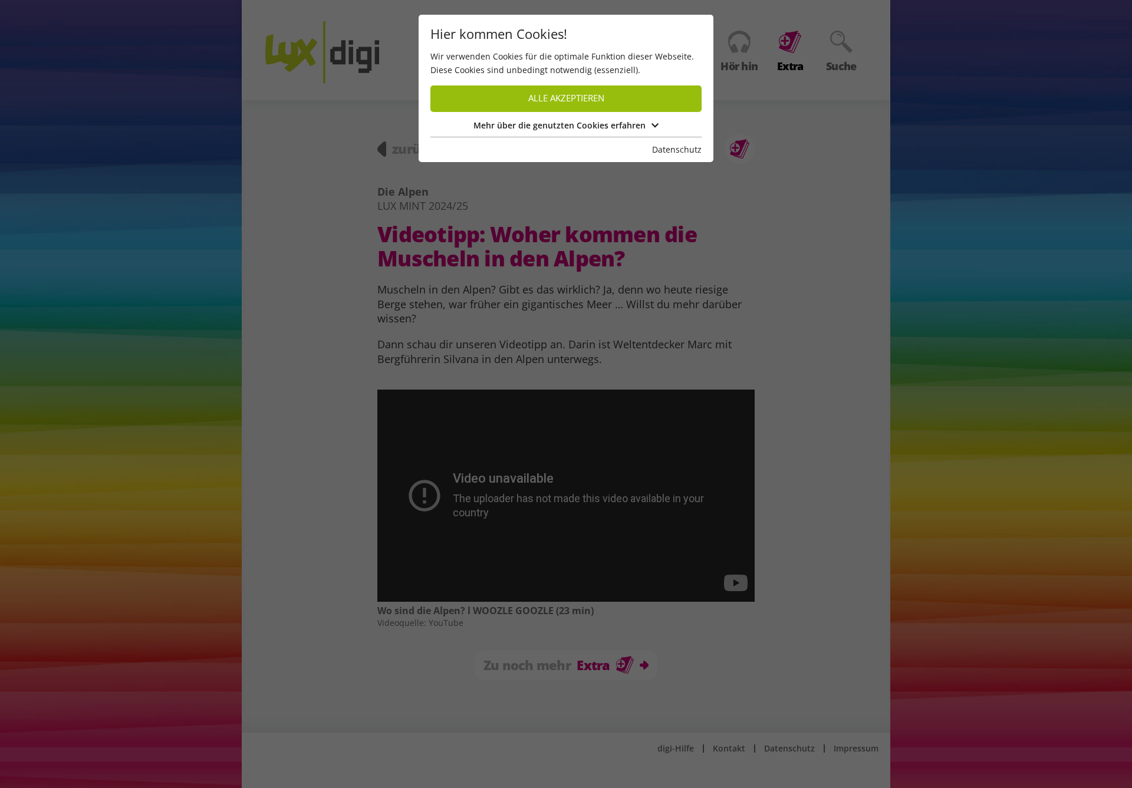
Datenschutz (677, 149)
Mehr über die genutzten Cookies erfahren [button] (559, 125)
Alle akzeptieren (566, 98)
